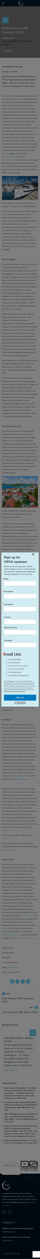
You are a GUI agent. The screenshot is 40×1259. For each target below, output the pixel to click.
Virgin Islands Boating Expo (18, 675)
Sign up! (20, 697)
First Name (8, 591)
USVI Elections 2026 (16, 669)
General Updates (14, 659)
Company (8, 640)
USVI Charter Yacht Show (18, 666)
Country (7, 617)
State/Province (10, 627)
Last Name (8, 604)
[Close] (33, 554)
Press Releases (14, 662)
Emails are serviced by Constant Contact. (14, 691)
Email (6, 579)
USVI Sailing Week (15, 672)
